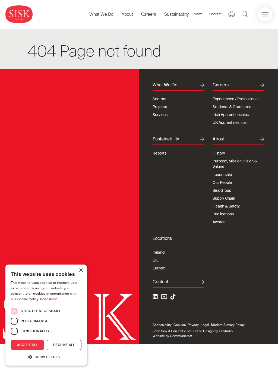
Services (160, 114)
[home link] (19, 14)
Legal (205, 325)
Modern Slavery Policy (228, 325)
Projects (160, 106)
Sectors (159, 98)
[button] (265, 14)
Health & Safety (226, 206)
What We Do (101, 14)
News (198, 14)
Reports (159, 153)
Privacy (193, 325)
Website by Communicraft (172, 336)
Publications (223, 214)
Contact (215, 14)
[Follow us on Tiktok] (172, 296)
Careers (148, 14)
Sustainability (176, 14)
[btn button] (245, 14)
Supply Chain (224, 198)
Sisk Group (222, 190)
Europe (159, 268)
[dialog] (46, 315)
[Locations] (231, 14)
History (219, 153)
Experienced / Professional (235, 98)
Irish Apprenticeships (231, 114)
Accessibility (162, 325)
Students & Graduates (232, 106)
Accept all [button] (27, 345)
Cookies (179, 325)
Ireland (159, 252)
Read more (49, 299)
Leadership (222, 174)
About (127, 14)
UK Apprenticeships (230, 122)
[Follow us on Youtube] (164, 297)
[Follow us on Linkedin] (156, 297)
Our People (222, 182)
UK (155, 260)
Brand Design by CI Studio (213, 331)
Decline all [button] (64, 345)
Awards (219, 221)
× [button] (81, 270)
